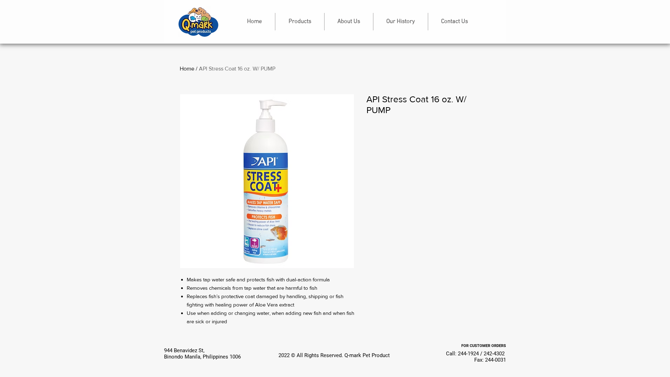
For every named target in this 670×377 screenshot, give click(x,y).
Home (187, 69)
